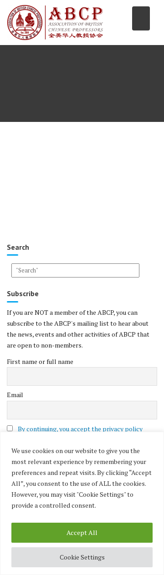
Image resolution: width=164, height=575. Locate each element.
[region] (82, 503)
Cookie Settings (82, 557)
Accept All (82, 532)
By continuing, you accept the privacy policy (80, 428)
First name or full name (40, 361)
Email (15, 394)
